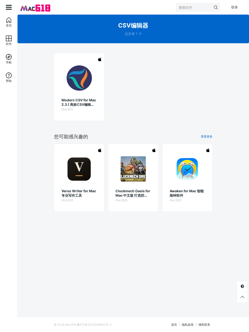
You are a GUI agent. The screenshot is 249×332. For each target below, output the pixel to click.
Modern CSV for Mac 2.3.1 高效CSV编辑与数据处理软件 (79, 102)
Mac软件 (67, 109)
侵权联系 (204, 324)
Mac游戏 (121, 200)
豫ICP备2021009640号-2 (94, 324)
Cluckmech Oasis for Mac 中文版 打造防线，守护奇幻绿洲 (133, 193)
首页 (174, 324)
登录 (234, 7)
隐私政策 (188, 324)
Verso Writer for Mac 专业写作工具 (79, 193)
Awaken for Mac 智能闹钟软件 (187, 193)
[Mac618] (35, 7)
